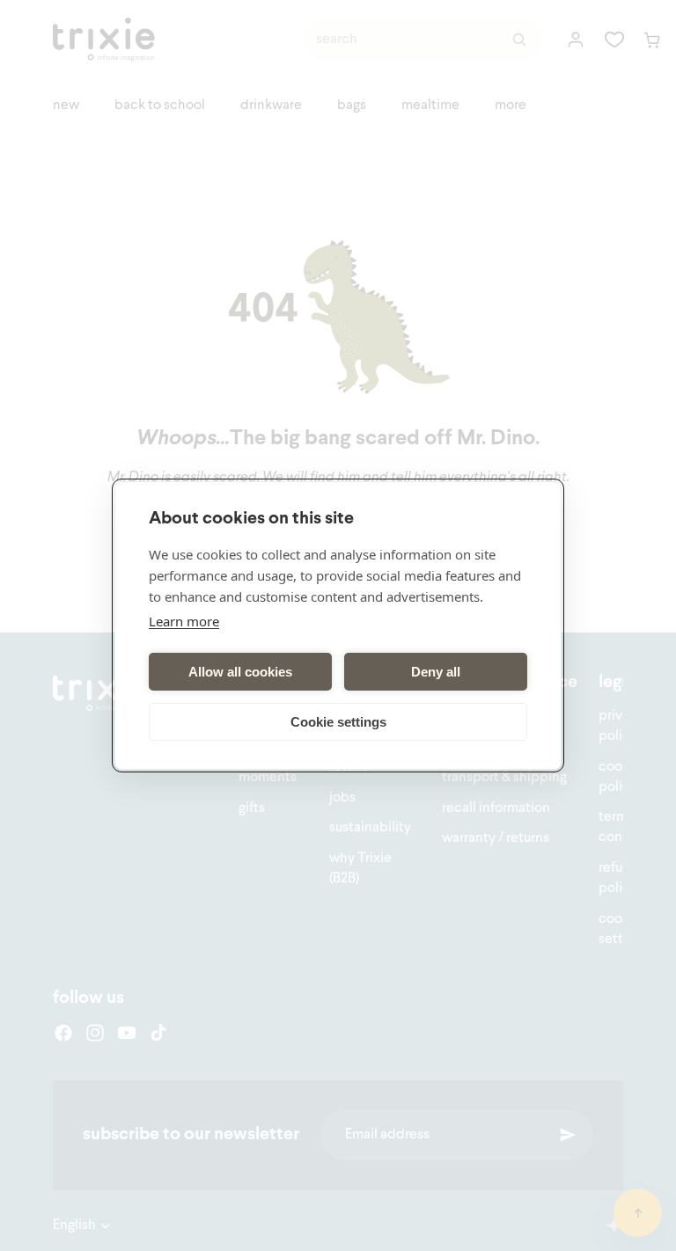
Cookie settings (338, 721)
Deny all (435, 671)
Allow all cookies (240, 671)
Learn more (184, 621)
